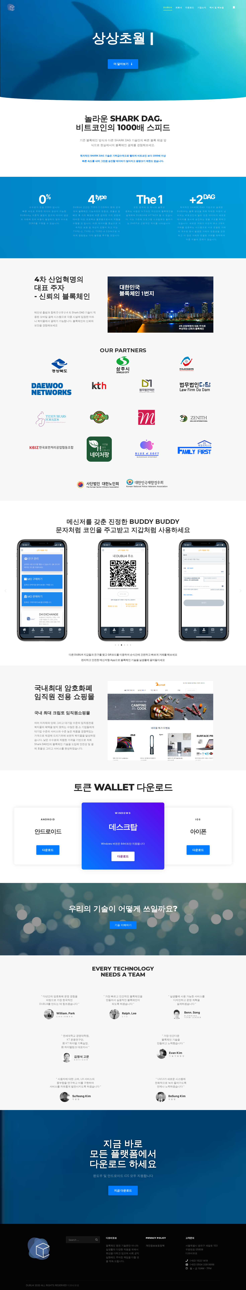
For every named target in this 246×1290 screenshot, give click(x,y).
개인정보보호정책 (155, 1245)
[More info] (234, 7)
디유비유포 (73, 1285)
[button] (123, 64)
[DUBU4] (11, 7)
